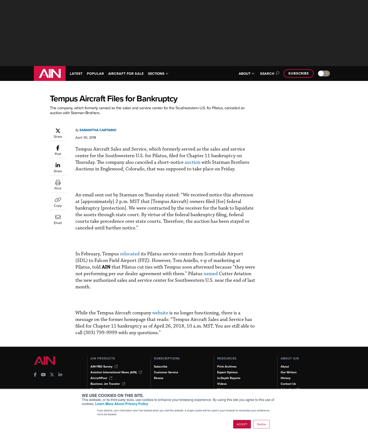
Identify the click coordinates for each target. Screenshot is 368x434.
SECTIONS (156, 74)
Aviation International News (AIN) (114, 372)
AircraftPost (99, 378)
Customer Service (166, 372)
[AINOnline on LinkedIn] (60, 375)
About (285, 366)
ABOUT (244, 74)
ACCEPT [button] (242, 424)
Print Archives (227, 366)
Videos (222, 384)
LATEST (76, 74)
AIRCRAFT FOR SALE (126, 74)
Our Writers (289, 372)
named (211, 274)
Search (267, 73)
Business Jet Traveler (105, 384)
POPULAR (95, 74)
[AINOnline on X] (52, 375)
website (160, 313)
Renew (158, 378)
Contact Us (288, 384)
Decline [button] (261, 424)
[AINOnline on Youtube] (43, 375)
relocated (130, 254)
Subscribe (298, 73)
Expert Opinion (227, 372)
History (285, 378)
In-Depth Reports (228, 378)
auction (192, 162)
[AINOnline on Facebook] (35, 375)
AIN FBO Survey (101, 366)
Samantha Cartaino (97, 130)
